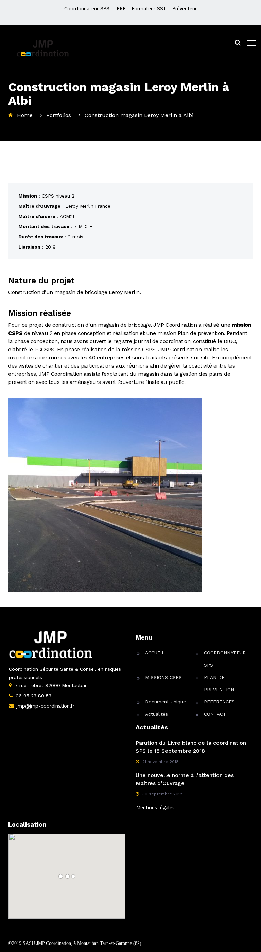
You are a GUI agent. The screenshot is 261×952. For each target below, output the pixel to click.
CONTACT (215, 714)
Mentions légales (155, 807)
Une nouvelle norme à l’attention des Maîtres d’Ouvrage (185, 779)
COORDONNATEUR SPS (225, 659)
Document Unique (165, 701)
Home (25, 115)
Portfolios (58, 115)
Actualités (156, 714)
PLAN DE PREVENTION (219, 683)
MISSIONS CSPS (163, 677)
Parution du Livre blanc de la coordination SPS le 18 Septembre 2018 (191, 747)
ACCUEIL (155, 653)
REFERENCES (219, 701)
